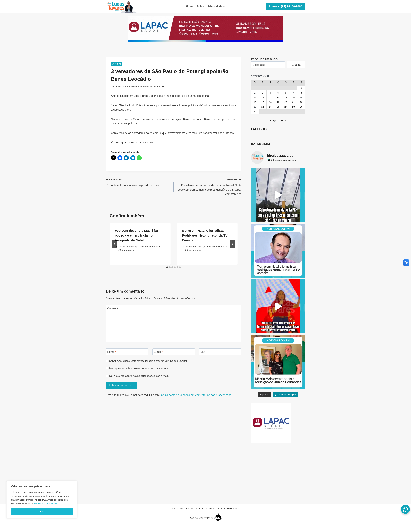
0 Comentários (126, 250)
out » (283, 120)
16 (255, 102)
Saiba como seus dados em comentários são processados (196, 395)
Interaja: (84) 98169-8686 (285, 6)
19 (278, 102)
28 (293, 107)
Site (202, 351)
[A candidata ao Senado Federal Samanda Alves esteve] (278, 306)
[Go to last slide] (114, 244)
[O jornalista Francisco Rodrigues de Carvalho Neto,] (278, 251)
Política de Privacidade (45, 503)
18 (270, 102)
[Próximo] (232, 244)
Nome (111, 351)
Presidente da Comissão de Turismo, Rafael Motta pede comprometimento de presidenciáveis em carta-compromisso (209, 187)
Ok (41, 511)
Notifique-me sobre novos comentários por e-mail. (139, 368)
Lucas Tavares (122, 86)
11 (270, 97)
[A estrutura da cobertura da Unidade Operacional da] (278, 195)
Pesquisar (295, 64)
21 (293, 102)
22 (301, 102)
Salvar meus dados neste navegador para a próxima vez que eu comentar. (148, 360)
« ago (273, 120)
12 (278, 97)
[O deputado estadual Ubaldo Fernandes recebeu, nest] (278, 362)
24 (262, 107)
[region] (41, 500)
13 (285, 97)
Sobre (200, 6)
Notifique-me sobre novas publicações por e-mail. (139, 375)
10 (262, 97)
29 (301, 107)
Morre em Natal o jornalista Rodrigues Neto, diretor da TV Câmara (204, 235)
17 (262, 102)
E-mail (158, 351)
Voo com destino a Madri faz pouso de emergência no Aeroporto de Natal (136, 235)
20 (285, 102)
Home (189, 6)
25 (270, 107)
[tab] (167, 267)
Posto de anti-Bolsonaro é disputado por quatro (134, 183)
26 (278, 107)
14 (293, 97)
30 (255, 112)
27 (285, 107)
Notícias (117, 64)
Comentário (115, 308)
